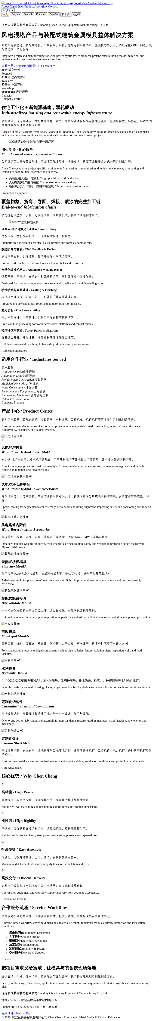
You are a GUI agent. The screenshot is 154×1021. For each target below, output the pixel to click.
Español (53, 14)
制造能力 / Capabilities (41, 65)
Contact (52, 6)
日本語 (65, 14)
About (5, 6)
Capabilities (17, 6)
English (16, 14)
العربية (76, 14)
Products (29, 6)
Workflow (41, 6)
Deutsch (27, 14)
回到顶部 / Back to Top (16, 1013)
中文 (5, 14)
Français (41, 14)
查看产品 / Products (14, 65)
